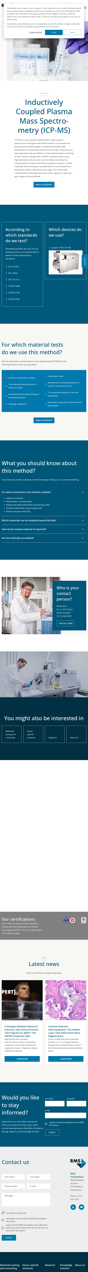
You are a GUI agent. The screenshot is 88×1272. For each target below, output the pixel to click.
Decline (72, 32)
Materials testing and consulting (11, 734)
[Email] (81, 1207)
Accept (53, 32)
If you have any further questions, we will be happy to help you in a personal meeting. (40, 479)
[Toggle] (85, 8)
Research (53, 737)
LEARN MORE (22, 1059)
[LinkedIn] (73, 1207)
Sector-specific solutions (31, 734)
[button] (44, 494)
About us (74, 737)
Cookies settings (35, 32)
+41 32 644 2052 (64, 616)
